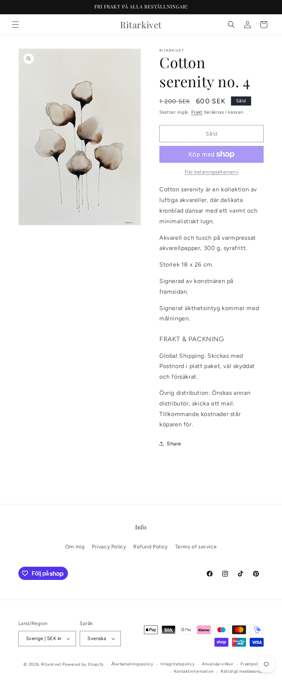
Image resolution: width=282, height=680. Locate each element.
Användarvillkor (218, 664)
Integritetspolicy (177, 664)
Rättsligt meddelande (242, 671)
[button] (15, 24)
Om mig (75, 547)
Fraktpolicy (252, 664)
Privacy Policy (109, 547)
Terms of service (196, 547)
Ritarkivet (51, 664)
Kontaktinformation (194, 671)
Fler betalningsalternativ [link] (212, 171)
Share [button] (174, 444)
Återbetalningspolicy (132, 664)
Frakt (197, 112)
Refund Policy (150, 547)
